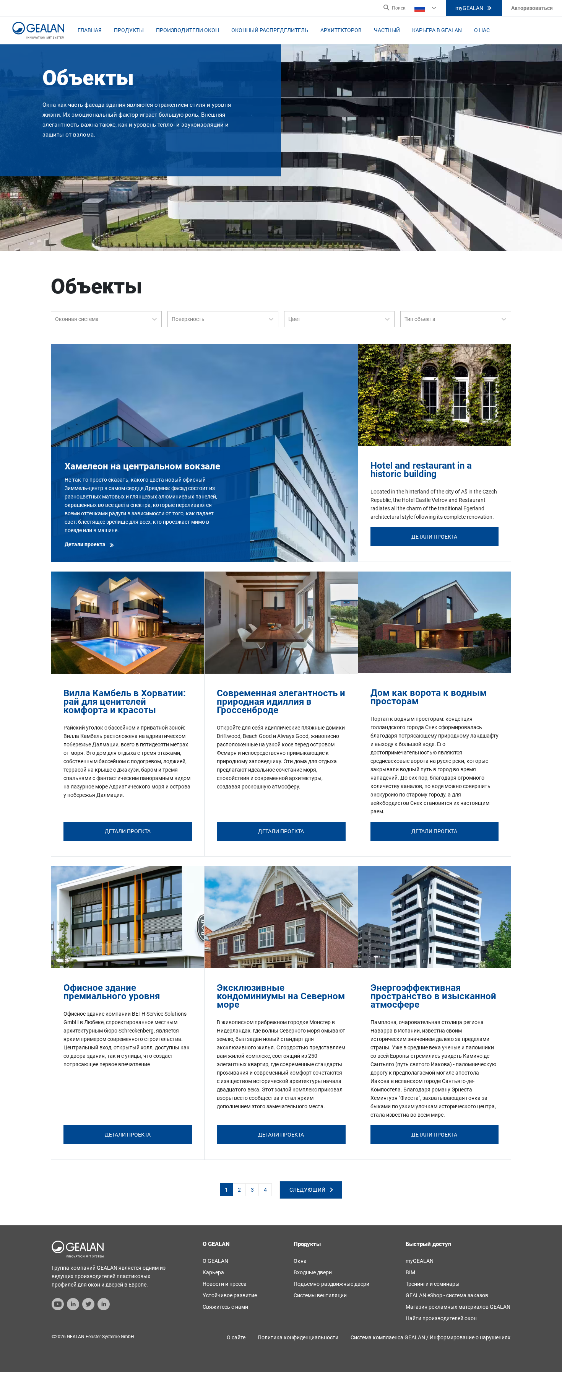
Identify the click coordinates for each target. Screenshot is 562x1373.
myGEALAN (469, 8)
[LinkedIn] (73, 1303)
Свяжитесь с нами (225, 1307)
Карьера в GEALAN (437, 30)
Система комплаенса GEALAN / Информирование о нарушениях (430, 1337)
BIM (410, 1272)
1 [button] (226, 1190)
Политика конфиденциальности (298, 1337)
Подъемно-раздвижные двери (331, 1284)
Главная (90, 30)
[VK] (103, 1303)
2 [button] (239, 1190)
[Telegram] (88, 1303)
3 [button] (252, 1190)
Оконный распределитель (269, 30)
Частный (387, 30)
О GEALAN (215, 1261)
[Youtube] (58, 1303)
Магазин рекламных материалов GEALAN (458, 1307)
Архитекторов (341, 30)
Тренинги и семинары (433, 1284)
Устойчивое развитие (230, 1295)
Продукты (129, 30)
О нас (482, 30)
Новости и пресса (225, 1284)
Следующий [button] (307, 1190)
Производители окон (187, 30)
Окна (300, 1261)
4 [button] (265, 1190)
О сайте (236, 1337)
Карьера (213, 1272)
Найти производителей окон (441, 1318)
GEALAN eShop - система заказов (447, 1295)
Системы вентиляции (320, 1295)
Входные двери (313, 1272)
